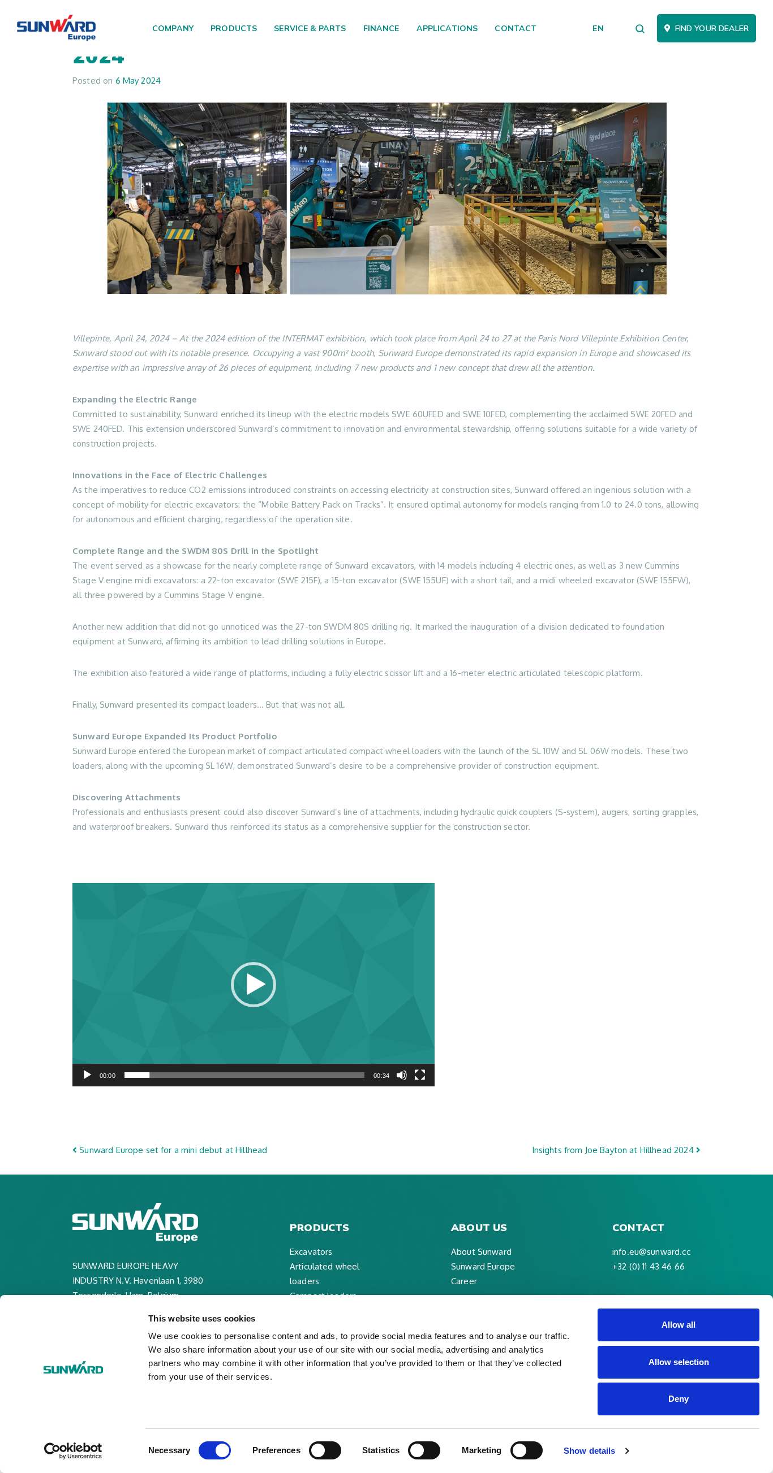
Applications (447, 28)
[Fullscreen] (420, 1075)
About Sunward (481, 1251)
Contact (515, 28)
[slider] (244, 1075)
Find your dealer (712, 28)
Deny (678, 1398)
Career (464, 1281)
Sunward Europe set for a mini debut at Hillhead (172, 1150)
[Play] (87, 1075)
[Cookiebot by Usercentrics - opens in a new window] (73, 1450)
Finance (381, 28)
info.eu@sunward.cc (651, 1251)
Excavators (311, 1251)
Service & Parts (310, 28)
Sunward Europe (483, 1266)
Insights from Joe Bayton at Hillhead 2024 (614, 1150)
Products (234, 28)
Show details (589, 1450)
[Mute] (401, 1075)
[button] (253, 984)
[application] (253, 984)
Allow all (678, 1324)
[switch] (325, 1450)
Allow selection (679, 1362)
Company (173, 28)
